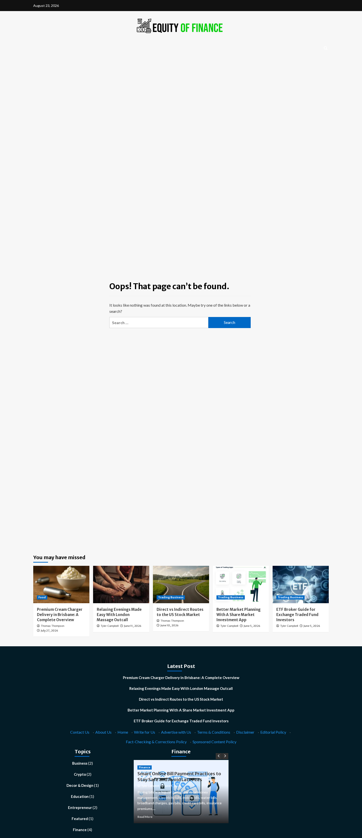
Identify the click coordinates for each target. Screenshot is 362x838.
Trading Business (170, 597)
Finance (80, 829)
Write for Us (144, 732)
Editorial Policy (273, 732)
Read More (144, 817)
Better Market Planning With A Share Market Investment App (238, 614)
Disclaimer (245, 732)
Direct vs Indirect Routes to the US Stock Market (181, 699)
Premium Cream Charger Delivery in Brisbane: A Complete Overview (59, 614)
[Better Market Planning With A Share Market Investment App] (241, 584)
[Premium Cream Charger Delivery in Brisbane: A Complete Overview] (61, 584)
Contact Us (79, 732)
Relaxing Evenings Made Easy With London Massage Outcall (119, 614)
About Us (103, 732)
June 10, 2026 (169, 625)
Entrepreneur (80, 807)
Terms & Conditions (213, 732)
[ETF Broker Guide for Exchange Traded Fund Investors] (301, 584)
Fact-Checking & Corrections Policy (156, 741)
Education (80, 796)
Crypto (80, 774)
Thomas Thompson (52, 625)
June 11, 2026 (132, 626)
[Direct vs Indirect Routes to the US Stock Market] (181, 584)
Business (79, 763)
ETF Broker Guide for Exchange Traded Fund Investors (297, 614)
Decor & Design (79, 785)
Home (122, 732)
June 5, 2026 (252, 626)
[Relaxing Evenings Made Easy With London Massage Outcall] (121, 584)
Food (42, 597)
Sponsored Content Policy (214, 741)
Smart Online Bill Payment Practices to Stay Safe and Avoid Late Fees (179, 776)
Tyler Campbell (109, 625)
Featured (80, 818)
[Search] (326, 48)
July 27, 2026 (49, 630)
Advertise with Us (176, 732)
